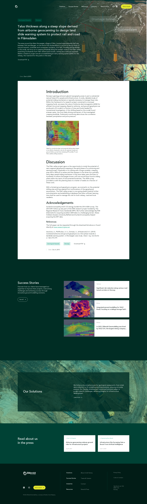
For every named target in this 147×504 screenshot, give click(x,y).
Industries (69, 484)
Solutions (62, 6)
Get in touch (126, 6)
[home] (16, 6)
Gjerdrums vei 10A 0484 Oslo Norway (118, 487)
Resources (84, 6)
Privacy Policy (117, 472)
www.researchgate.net (62, 227)
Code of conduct (118, 477)
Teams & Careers (86, 478)
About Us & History (87, 473)
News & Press (105, 6)
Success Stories (73, 6)
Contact (83, 484)
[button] (95, 6)
